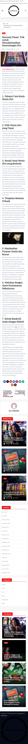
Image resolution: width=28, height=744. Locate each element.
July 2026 (4, 512)
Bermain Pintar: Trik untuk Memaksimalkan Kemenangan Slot (13, 41)
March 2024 (5, 561)
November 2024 (6, 546)
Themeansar (4, 715)
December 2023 (6, 572)
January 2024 (5, 569)
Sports (3, 596)
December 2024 (6, 542)
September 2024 (6, 553)
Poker (3, 588)
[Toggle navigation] (2, 10)
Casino (3, 584)
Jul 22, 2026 (15, 443)
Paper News (20, 713)
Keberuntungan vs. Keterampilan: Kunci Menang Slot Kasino (11, 467)
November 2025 (6, 523)
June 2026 (4, 516)
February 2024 (5, 565)
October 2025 (5, 527)
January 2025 (5, 538)
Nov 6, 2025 (15, 470)
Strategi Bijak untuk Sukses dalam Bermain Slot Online (20, 392)
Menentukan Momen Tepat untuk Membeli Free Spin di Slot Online (13, 494)
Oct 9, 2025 (15, 498)
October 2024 (5, 550)
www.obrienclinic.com (8, 69)
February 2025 (5, 535)
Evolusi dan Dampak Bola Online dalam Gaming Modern (13, 679)
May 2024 (4, 557)
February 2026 (5, 519)
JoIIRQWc (8, 49)
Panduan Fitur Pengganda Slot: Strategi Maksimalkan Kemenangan (13, 440)
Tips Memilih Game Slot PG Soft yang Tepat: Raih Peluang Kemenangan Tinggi (8, 393)
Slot (4, 33)
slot (16, 327)
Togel (3, 603)
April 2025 (4, 531)
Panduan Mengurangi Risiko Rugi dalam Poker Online (13, 657)
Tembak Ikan (5, 599)
